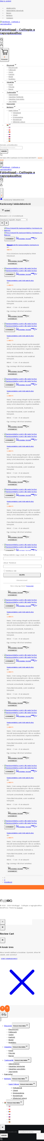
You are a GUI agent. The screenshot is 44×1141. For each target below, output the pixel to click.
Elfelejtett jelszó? (22, 580)
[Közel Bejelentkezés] (2, 927)
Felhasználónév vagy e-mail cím (19, 555)
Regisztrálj (30, 586)
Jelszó (9, 563)
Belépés (22, 575)
